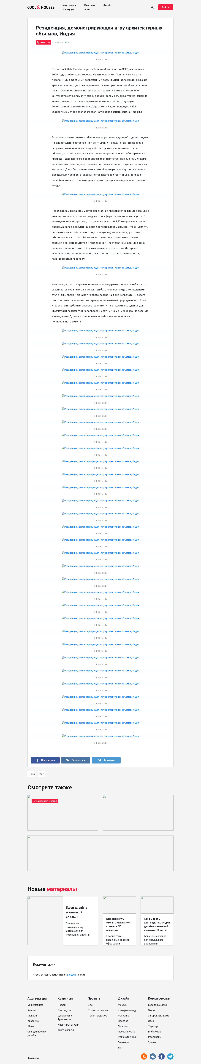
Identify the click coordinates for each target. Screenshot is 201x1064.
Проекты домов (97, 1015)
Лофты (62, 1004)
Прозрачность (126, 1031)
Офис (151, 1020)
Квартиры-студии (68, 1024)
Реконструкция (127, 1036)
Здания (152, 1042)
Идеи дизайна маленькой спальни (76, 912)
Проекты (94, 998)
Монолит (123, 1026)
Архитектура (69, 5)
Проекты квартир (98, 1010)
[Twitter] (106, 760)
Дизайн (107, 5)
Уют (120, 1047)
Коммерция (68, 9)
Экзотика (123, 1042)
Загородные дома (158, 1015)
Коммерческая (159, 998)
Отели (151, 1010)
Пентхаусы (64, 1010)
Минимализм (35, 1004)
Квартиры (89, 5)
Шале (30, 1026)
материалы (62, 889)
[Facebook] (45, 760)
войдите (71, 975)
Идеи (91, 1004)
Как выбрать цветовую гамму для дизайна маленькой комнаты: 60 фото (157, 924)
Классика (33, 1020)
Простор (123, 1020)
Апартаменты (66, 1030)
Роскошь (123, 1015)
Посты (86, 9)
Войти (165, 7)
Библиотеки (155, 1031)
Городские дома (157, 1004)
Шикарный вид (127, 1010)
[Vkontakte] (75, 760)
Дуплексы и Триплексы (65, 1017)
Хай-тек (32, 1010)
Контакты (33, 1058)
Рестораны (155, 1036)
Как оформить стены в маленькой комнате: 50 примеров (118, 924)
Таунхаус (153, 1026)
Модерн (32, 1015)
